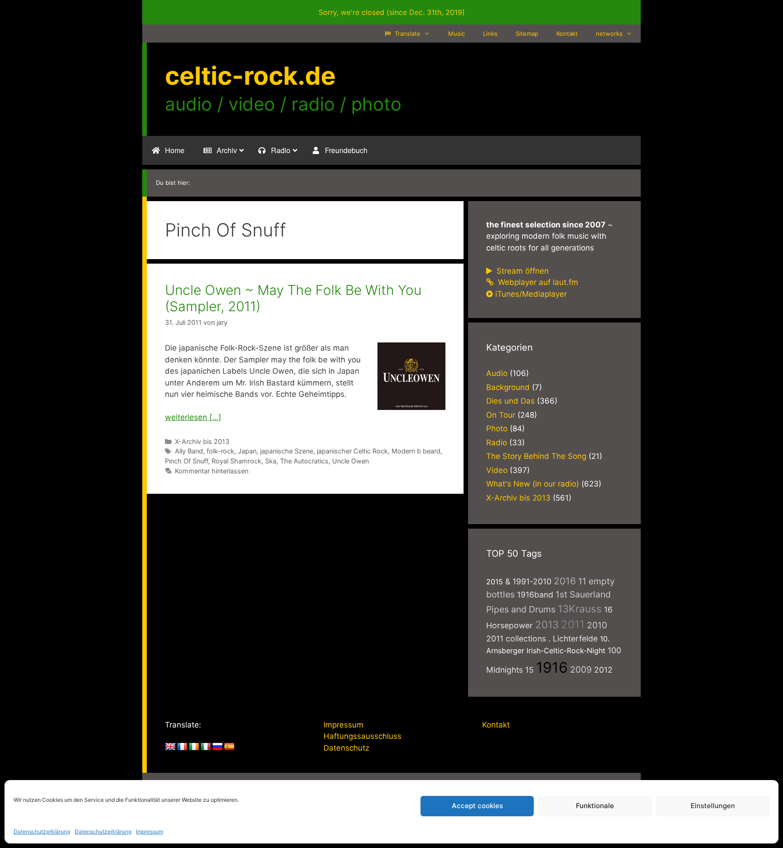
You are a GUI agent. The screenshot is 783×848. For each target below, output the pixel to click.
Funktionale (595, 805)
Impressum (149, 831)
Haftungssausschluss (362, 736)
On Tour (500, 414)
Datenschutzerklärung (42, 831)
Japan (247, 451)
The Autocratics (304, 461)
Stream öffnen (521, 270)
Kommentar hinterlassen (211, 471)
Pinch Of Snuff (186, 461)
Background (508, 387)
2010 (597, 625)
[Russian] (217, 747)
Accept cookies (477, 805)
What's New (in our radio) (532, 483)
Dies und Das (510, 400)
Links (490, 33)
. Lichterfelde (573, 638)
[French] (182, 747)
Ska (270, 461)
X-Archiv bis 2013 (202, 441)
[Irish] (193, 747)
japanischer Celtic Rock (352, 451)
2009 (581, 669)
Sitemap (527, 33)
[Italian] (205, 747)
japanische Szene (286, 451)
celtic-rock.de (250, 76)
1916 (552, 667)
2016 (565, 581)
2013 (547, 624)
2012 (603, 670)
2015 (494, 581)
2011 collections (516, 638)
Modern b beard (416, 451)
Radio (496, 442)
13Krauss (580, 608)
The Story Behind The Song (536, 456)
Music (456, 33)
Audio (497, 373)
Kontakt (567, 33)
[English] (170, 747)
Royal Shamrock (236, 461)
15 (529, 670)
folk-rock (220, 451)
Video (497, 470)
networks (609, 33)
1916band (535, 594)
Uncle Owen (350, 461)
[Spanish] (229, 747)
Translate (406, 33)
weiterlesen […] (193, 417)
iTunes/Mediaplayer (531, 294)
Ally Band (189, 451)
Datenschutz (346, 747)
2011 (573, 624)
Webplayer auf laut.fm (537, 282)
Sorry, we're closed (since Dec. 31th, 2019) (392, 12)
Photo (497, 428)
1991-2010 (531, 581)
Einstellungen (713, 805)
